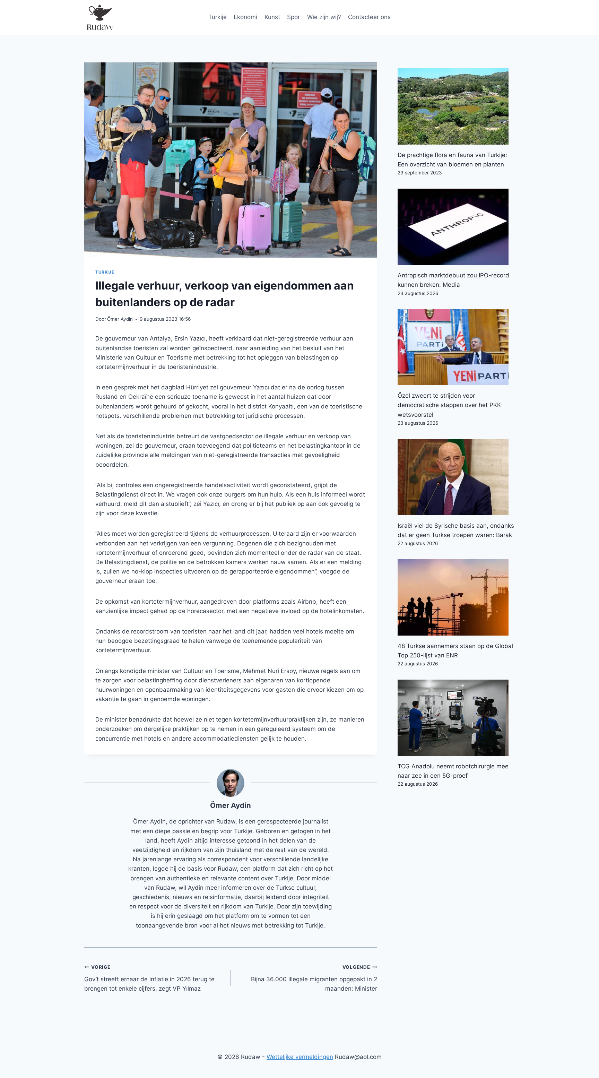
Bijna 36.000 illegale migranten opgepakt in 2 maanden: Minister (314, 978)
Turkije (217, 17)
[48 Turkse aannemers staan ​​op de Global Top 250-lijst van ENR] (456, 597)
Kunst (272, 17)
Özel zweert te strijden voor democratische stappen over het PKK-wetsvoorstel (450, 405)
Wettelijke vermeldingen (300, 1056)
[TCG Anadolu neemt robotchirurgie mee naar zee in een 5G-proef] (456, 718)
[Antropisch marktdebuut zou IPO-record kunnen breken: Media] (456, 227)
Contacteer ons (369, 17)
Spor (293, 17)
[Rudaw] (99, 17)
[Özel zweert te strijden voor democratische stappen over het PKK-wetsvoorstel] (456, 347)
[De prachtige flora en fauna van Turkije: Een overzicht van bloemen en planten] (456, 106)
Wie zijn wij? (324, 17)
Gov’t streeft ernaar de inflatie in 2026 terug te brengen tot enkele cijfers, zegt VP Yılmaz (149, 978)
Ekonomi (245, 17)
